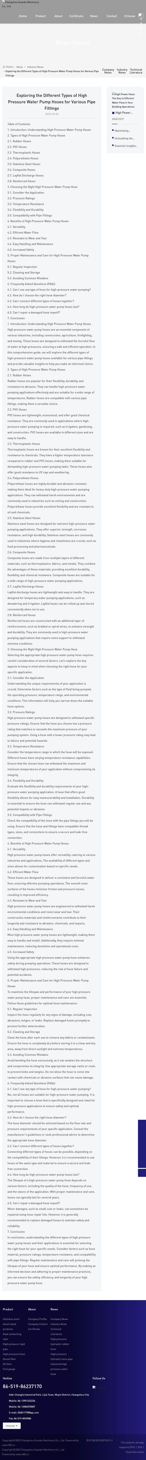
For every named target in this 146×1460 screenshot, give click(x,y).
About (32, 1309)
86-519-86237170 (22, 1386)
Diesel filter (9, 1358)
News (20, 66)
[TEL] (142, 1132)
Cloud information (135, 1451)
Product (8, 1309)
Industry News (35, 66)
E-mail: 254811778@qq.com (24, 1412)
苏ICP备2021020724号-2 (99, 1440)
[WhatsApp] (142, 1156)
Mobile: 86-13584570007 (22, 1406)
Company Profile (37, 1318)
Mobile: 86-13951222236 (22, 1400)
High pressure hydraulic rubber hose (60, 1343)
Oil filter (7, 1363)
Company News (108, 71)
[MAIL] (142, 1124)
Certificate (34, 1328)
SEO (140, 1447)
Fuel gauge (9, 1368)
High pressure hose (14, 1353)
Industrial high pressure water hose (59, 1368)
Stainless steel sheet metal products (11, 1323)
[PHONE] (142, 1148)
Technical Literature (136, 71)
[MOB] (142, 1140)
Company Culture (38, 1323)
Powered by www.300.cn (15, 1454)
